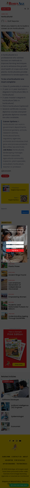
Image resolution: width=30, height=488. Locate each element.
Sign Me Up (15, 250)
